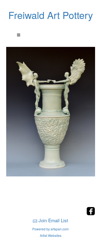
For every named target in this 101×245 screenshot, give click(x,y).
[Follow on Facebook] (90, 213)
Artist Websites (50, 235)
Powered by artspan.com (50, 229)
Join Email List (53, 220)
